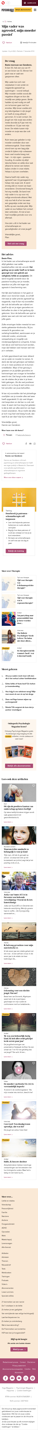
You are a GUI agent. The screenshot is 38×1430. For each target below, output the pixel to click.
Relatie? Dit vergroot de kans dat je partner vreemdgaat (19, 708)
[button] (30, 3)
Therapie (9, 435)
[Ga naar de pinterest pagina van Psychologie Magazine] (32, 1378)
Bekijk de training (16, 551)
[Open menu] (35, 10)
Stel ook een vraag (16, 243)
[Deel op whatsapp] (35, 444)
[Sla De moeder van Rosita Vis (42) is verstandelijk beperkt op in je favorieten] (34, 1063)
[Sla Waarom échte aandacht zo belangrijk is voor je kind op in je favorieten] (34, 828)
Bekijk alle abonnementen (19, 766)
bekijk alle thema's (24, 435)
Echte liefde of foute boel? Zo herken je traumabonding (20, 685)
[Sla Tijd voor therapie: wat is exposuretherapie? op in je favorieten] (13, 596)
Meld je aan (18, 1349)
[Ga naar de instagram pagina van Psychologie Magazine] (25, 1378)
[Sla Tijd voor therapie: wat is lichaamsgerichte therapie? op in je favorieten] (13, 578)
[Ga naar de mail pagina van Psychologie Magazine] (12, 1378)
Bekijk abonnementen (23, 10)
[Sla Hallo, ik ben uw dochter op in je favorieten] (34, 1140)
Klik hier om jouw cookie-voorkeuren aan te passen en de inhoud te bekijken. (17, 1416)
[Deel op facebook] (26, 444)
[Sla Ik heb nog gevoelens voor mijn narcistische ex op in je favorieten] (34, 924)
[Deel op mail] (30, 444)
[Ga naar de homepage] (8, 10)
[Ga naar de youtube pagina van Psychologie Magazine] (19, 1378)
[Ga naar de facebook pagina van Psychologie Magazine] (5, 1378)
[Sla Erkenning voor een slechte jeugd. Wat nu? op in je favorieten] (34, 969)
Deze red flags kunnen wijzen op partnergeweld (18, 700)
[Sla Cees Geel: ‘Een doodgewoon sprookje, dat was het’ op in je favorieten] (34, 1103)
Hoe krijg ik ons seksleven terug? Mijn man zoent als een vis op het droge (20, 693)
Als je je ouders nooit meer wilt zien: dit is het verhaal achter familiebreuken (20, 677)
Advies (9, 21)
